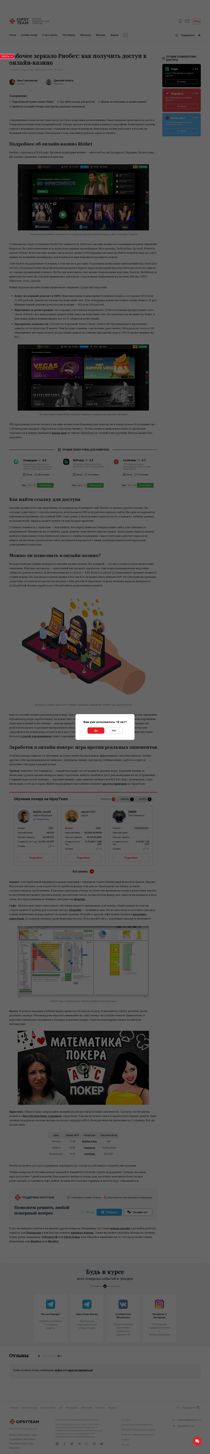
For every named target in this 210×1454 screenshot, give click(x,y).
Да (96, 730)
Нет (114, 730)
